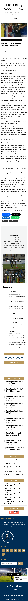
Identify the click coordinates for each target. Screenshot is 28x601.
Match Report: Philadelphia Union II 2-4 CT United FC (13, 467)
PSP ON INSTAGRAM (14, 574)
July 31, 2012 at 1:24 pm (14, 294)
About (23, 593)
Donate (4, 593)
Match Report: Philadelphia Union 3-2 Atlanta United (15, 382)
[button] (14, 18)
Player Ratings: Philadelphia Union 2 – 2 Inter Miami (13, 475)
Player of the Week (15, 39)
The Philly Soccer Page (14, 7)
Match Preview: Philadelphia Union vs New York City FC (13, 441)
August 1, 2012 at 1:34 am (18, 324)
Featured (5, 39)
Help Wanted (14, 595)
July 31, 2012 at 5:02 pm (14, 333)
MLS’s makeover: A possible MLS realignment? (13, 460)
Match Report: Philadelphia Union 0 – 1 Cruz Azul (15, 405)
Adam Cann (9, 48)
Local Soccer (21, 595)
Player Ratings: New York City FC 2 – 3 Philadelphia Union (15, 449)
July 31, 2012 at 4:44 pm (18, 316)
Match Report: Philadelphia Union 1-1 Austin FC (15, 412)
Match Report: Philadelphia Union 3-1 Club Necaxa (15, 427)
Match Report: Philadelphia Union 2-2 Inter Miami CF (15, 397)
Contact (10, 593)
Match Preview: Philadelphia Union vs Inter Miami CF (13, 434)
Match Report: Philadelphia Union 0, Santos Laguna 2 (15, 419)
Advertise (15, 593)
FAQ (20, 593)
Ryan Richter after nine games (10, 463)
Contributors (7, 595)
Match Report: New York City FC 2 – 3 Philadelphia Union (14, 390)
